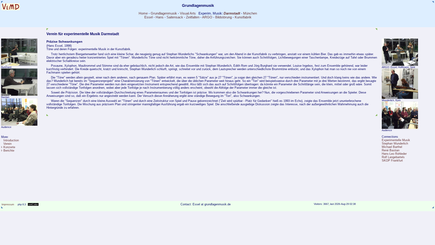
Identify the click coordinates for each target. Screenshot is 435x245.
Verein (7, 143)
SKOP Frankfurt (392, 160)
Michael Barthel (392, 147)
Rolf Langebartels (393, 157)
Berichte (8, 150)
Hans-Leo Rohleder (394, 153)
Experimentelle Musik (396, 140)
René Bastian (390, 150)
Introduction (11, 140)
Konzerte (9, 147)
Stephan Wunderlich (395, 143)
